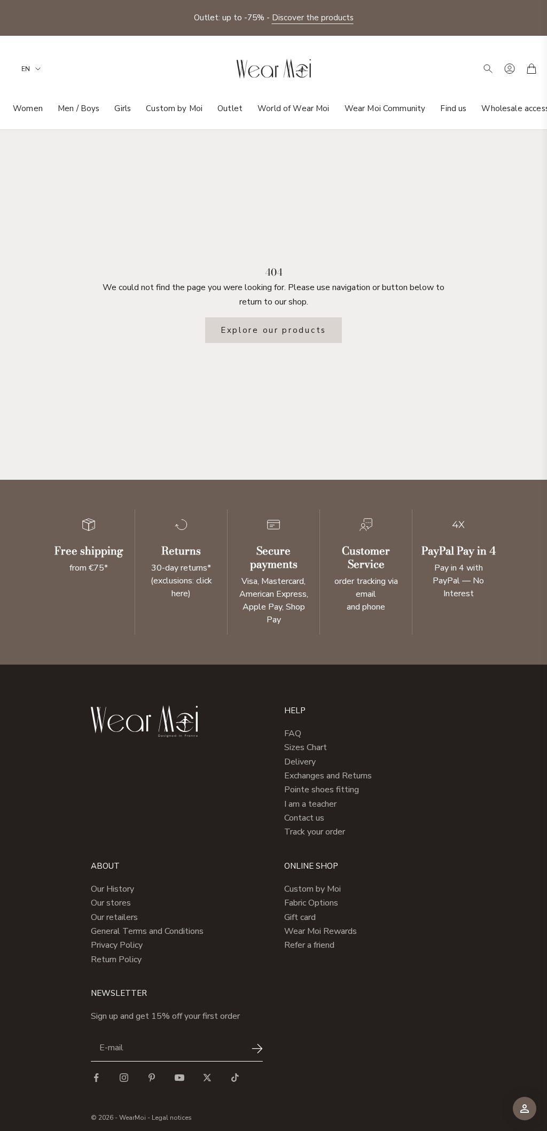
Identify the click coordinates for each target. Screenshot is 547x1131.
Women (28, 108)
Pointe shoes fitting (321, 789)
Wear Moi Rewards (320, 931)
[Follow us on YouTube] (179, 1077)
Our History (112, 889)
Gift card (300, 917)
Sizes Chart (305, 747)
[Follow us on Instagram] (124, 1077)
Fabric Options (311, 903)
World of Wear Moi (293, 108)
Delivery (300, 762)
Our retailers (114, 917)
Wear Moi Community (385, 108)
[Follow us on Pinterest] (151, 1077)
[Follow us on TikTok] (235, 1077)
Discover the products (313, 17)
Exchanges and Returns (328, 776)
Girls (122, 108)
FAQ (292, 733)
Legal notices (172, 1117)
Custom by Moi (174, 108)
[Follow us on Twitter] (207, 1077)
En (25, 69)
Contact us (304, 818)
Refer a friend (309, 945)
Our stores (111, 903)
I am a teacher (310, 804)
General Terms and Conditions (147, 931)
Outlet (230, 108)
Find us (453, 108)
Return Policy (116, 959)
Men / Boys (79, 108)
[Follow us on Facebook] (96, 1077)
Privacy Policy (117, 945)
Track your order (314, 832)
